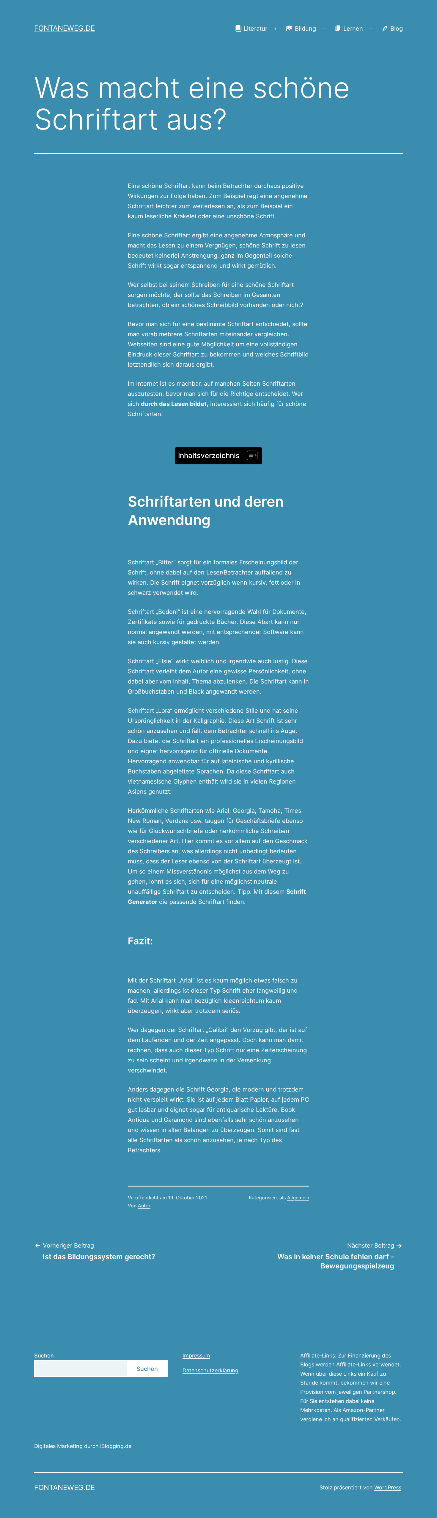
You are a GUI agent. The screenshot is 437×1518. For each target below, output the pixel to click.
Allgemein (298, 1198)
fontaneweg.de (64, 28)
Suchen (44, 1355)
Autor (144, 1206)
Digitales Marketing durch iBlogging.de (82, 1446)
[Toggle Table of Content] (249, 455)
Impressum (196, 1355)
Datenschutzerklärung (210, 1370)
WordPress (387, 1487)
